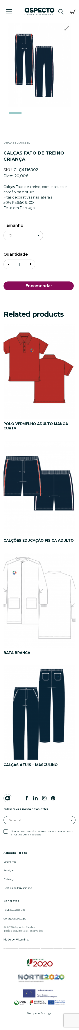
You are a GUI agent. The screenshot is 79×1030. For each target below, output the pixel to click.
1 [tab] (15, 113)
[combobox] (23, 235)
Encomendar (38, 285)
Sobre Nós (10, 861)
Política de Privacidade (27, 834)
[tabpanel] (39, 65)
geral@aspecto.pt (15, 918)
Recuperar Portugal (39, 1013)
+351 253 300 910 (14, 909)
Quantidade (16, 254)
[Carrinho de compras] (72, 11)
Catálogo (9, 879)
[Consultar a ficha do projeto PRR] (39, 1002)
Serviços (9, 870)
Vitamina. (22, 939)
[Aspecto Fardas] (39, 11)
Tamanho (13, 225)
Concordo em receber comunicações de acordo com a (43, 832)
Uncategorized (17, 142)
